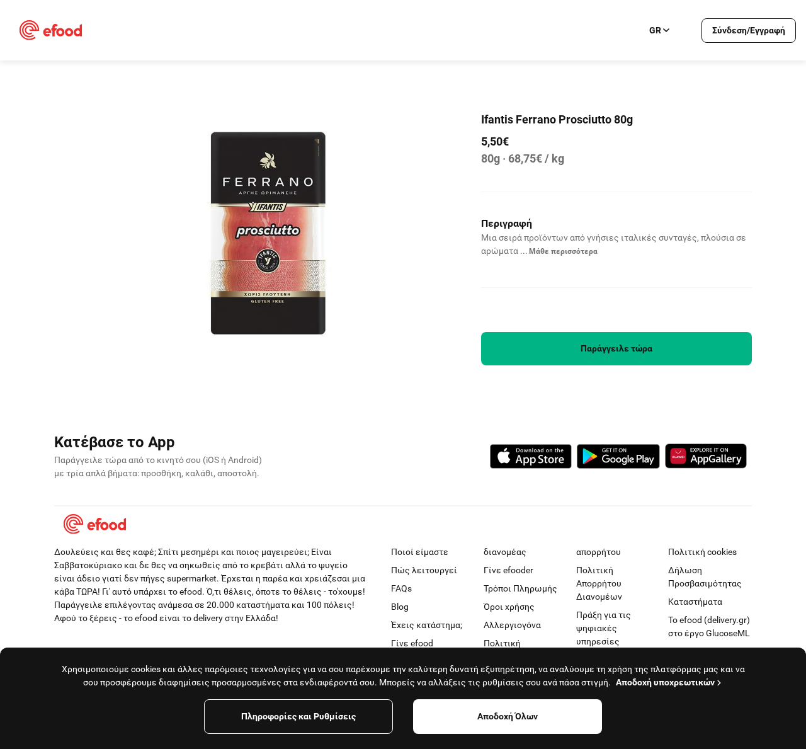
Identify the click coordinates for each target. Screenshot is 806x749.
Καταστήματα (695, 602)
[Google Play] (618, 458)
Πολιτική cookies (702, 552)
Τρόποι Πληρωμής (520, 588)
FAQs (401, 588)
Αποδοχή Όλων (507, 716)
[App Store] (531, 458)
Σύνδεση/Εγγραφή (748, 30)
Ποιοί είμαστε (419, 552)
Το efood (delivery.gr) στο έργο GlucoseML (709, 626)
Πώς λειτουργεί (424, 570)
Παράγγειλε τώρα (616, 348)
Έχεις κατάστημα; (426, 625)
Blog (400, 607)
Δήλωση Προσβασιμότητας (705, 576)
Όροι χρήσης (509, 607)
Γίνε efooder (508, 570)
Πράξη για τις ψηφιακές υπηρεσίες (603, 628)
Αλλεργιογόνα (512, 625)
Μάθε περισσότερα (563, 251)
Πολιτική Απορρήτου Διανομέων (599, 583)
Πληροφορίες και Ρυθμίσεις (298, 716)
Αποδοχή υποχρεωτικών (665, 682)
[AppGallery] (706, 457)
